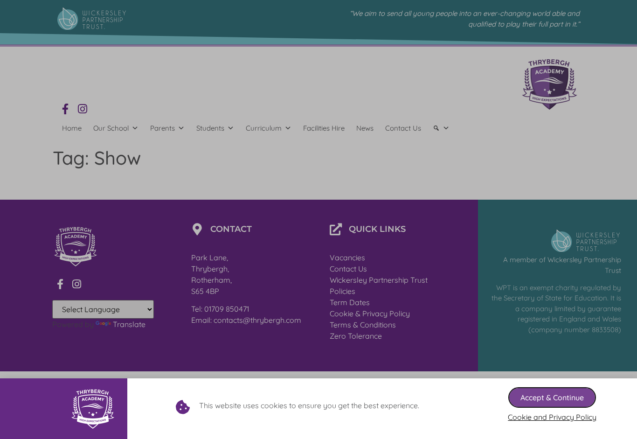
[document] (318, 219)
